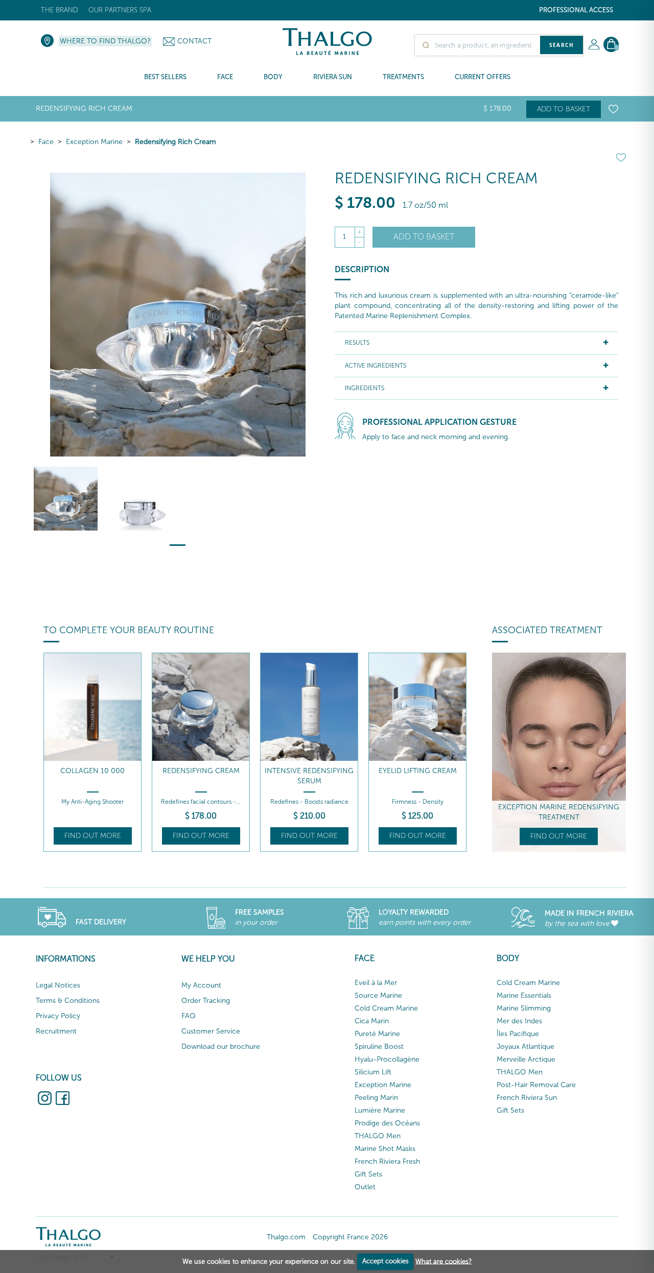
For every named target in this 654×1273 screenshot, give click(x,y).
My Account (201, 985)
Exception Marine (94, 141)
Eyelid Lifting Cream (418, 770)
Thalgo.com (286, 1237)
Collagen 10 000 (92, 770)
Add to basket (563, 109)
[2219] (140, 499)
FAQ (188, 1016)
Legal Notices (58, 985)
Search (561, 45)
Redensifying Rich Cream (175, 141)
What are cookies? (443, 1261)
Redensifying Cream (201, 770)
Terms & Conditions (68, 1000)
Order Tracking (205, 1000)
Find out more (92, 835)
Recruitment (56, 1031)
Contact (194, 41)
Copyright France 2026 (350, 1237)
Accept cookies (385, 1261)
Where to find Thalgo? (105, 41)
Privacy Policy (58, 1016)
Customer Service (210, 1031)
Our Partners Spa (119, 10)
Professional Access (576, 10)
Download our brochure (220, 1046)
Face (46, 141)
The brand (59, 10)
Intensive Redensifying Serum (309, 775)
